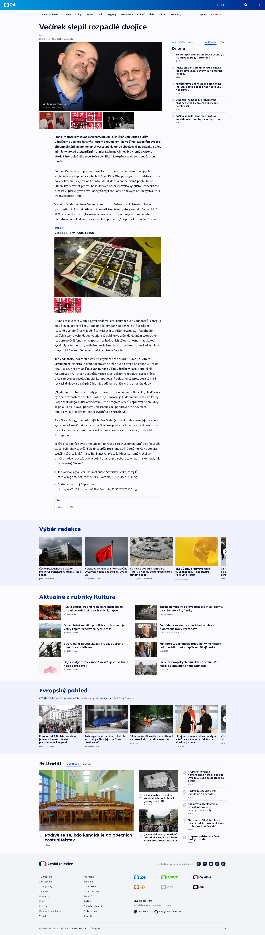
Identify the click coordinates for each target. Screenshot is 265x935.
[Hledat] (246, 5)
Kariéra (87, 901)
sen (41, 35)
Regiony (112, 14)
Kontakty (88, 915)
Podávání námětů (92, 906)
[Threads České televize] (223, 863)
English (62, 928)
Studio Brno (89, 886)
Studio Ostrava (91, 891)
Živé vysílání (45, 881)
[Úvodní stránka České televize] (56, 863)
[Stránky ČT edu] (198, 886)
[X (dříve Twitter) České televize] (217, 863)
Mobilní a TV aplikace (50, 911)
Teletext (43, 891)
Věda (151, 14)
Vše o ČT (43, 915)
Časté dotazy (90, 911)
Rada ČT (87, 896)
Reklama (88, 881)
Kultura (162, 14)
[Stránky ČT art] (167, 886)
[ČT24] (9, 5)
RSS (224, 928)
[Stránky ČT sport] (169, 876)
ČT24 (72, 507)
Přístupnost (95, 928)
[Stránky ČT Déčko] (139, 886)
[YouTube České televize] (211, 863)
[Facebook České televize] (204, 863)
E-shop (43, 906)
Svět (100, 14)
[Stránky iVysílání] (202, 876)
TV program (45, 876)
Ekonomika (127, 14)
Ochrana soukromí (77, 928)
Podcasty (176, 14)
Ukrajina (66, 14)
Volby (78, 14)
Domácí (90, 14)
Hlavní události (49, 14)
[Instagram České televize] (198, 863)
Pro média (88, 876)
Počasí (140, 14)
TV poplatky (45, 886)
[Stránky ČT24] (140, 876)
